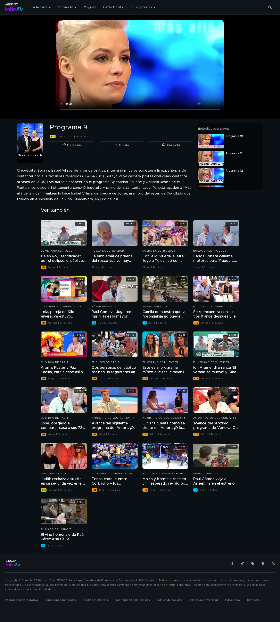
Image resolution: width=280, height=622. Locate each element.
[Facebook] (232, 563)
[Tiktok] (242, 563)
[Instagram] (263, 563)
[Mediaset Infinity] (14, 7)
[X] (273, 563)
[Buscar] (270, 7)
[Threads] (253, 563)
